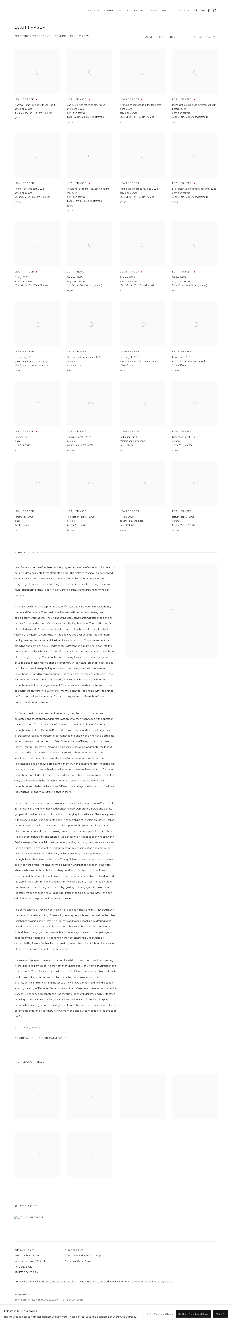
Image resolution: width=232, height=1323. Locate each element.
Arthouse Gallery (29, 10)
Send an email (215, 11)
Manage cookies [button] (21, 1294)
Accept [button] (221, 1314)
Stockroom (135, 10)
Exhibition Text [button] (171, 37)
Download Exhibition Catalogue (40, 1038)
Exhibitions (113, 10)
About (166, 10)
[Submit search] (196, 10)
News (153, 10)
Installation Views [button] (203, 37)
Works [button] (150, 37)
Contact (182, 10)
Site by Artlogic (73, 1300)
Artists (93, 10)
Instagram (203, 11)
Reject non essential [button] (193, 1314)
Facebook (209, 11)
